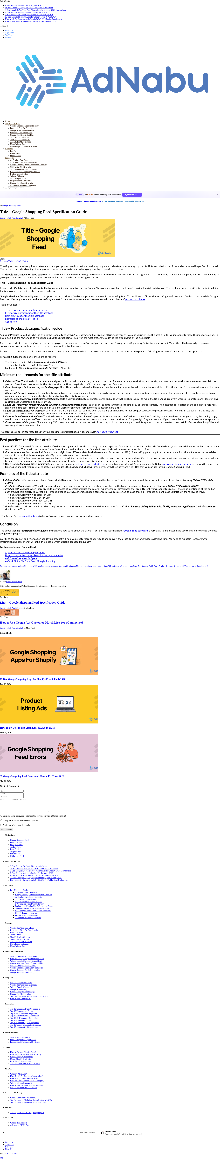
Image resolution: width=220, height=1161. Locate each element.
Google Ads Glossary (19, 989)
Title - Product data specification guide (169, 566)
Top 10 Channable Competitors (22, 1020)
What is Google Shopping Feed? (23, 965)
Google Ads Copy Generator (21, 183)
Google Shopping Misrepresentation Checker (28, 165)
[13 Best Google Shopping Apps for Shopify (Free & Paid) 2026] (49, 674)
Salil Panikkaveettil (14, 582)
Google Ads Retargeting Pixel (22, 135)
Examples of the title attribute (21, 318)
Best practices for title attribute (12, 566)
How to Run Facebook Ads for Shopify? (26, 1085)
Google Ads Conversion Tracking (23, 985)
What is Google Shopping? (21, 987)
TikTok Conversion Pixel (20, 139)
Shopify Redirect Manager (20, 937)
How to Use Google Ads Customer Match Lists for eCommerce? (41, 622)
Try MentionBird (130, 195)
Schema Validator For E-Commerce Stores (32, 908)
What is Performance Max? (21, 982)
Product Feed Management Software (25, 1042)
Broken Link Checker (19, 174)
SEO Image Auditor (18, 178)
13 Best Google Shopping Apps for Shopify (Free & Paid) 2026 (30, 17)
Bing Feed (14, 849)
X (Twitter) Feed (17, 856)
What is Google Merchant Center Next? (26, 961)
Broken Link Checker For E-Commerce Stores (34, 906)
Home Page (15, 153)
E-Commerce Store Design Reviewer (25, 172)
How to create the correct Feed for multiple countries (34, 555)
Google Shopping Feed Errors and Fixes (26, 968)
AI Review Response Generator (23, 185)
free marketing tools (28, 516)
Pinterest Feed (16, 854)
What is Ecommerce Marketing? (23, 1098)
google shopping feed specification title (60, 566)
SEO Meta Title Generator (20, 167)
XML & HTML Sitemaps (20, 142)
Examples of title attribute (34, 566)
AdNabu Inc (11, 1153)
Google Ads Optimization (20, 994)
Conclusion (11, 321)
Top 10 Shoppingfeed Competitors (24, 1027)
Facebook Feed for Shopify (21, 128)
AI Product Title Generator (21, 160)
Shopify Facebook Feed (19, 939)
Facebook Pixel (16, 932)
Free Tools (9, 158)
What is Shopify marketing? (21, 1057)
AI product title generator (177, 463)
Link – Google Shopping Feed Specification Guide (32, 602)
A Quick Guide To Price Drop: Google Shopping (30, 561)
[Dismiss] (217, 194)
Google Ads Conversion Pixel (22, 130)
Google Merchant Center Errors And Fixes (27, 963)
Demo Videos (15, 155)
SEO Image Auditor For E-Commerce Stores (33, 911)
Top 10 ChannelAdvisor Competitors (25, 1009)
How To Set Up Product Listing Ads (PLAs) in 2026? (27, 727)
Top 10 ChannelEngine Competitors (24, 1023)
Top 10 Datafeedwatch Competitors (24, 1016)
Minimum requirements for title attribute (92, 566)
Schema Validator (17, 176)
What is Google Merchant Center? (24, 956)
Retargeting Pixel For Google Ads (24, 930)
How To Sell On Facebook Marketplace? (26, 1076)
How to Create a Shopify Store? (23, 1052)
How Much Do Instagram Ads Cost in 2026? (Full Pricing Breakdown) (33, 19)
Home (78, 201)
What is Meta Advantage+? (21, 1083)
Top (1, 1158)
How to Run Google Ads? (20, 998)
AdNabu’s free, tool (107, 431)
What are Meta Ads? (18, 1074)
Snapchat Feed (16, 851)
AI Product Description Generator (23, 162)
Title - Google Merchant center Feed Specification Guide (131, 566)
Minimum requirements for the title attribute (29, 312)
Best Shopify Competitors (20, 1061)
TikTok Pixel (15, 935)
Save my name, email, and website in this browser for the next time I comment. (34, 816)
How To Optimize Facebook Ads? (24, 1078)
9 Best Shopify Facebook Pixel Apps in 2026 (23, 5)
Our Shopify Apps (12, 123)
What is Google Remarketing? (22, 992)
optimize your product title (90, 463)
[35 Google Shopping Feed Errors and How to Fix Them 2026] (49, 771)
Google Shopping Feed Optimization (25, 970)
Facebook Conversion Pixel (21, 133)
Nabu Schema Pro (17, 144)
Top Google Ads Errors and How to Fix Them (28, 996)
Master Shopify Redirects (20, 1059)
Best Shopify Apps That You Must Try (25, 1054)
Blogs (7, 121)
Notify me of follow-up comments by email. (20, 820)
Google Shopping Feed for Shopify (24, 126)
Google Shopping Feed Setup (22, 972)
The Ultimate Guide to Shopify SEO (25, 1063)
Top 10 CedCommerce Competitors (24, 1018)
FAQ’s (13, 151)
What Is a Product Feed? (20, 1037)
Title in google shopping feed (196, 566)
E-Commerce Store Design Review (29, 904)
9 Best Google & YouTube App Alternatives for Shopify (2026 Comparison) (35, 10)
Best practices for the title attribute (24, 315)
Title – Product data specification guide (26, 309)
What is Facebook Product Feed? (23, 1087)
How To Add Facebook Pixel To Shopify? (27, 1081)
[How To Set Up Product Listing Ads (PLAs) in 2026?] (49, 723)
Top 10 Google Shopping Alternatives (25, 1025)
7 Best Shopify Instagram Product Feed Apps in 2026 (26, 12)
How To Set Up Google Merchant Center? (27, 959)
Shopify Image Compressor (21, 181)
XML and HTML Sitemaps (21, 942)
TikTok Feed (15, 847)
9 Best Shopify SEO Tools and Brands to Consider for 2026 (29, 14)
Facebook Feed (16, 842)
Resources (9, 149)
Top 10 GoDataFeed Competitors (23, 1013)
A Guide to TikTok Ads (19, 1125)
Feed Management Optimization (23, 1040)
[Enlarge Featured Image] (57, 256)
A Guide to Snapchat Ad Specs (21, 558)
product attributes (135, 299)
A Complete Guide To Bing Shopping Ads (27, 1113)
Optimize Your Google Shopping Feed (25, 552)
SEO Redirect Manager (19, 137)
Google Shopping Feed (92, 201)
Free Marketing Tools (19, 890)
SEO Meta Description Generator (23, 169)
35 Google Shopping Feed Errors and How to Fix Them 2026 (32, 776)
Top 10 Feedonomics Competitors (23, 1011)
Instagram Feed (16, 845)
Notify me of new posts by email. (16, 825)
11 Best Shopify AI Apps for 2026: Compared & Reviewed (29, 8)
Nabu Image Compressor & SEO (23, 146)
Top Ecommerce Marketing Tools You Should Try (30, 1102)
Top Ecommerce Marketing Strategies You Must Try (31, 1100)
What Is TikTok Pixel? (19, 1123)
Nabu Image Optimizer (19, 944)
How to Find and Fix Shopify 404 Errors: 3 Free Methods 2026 (30, 21)
